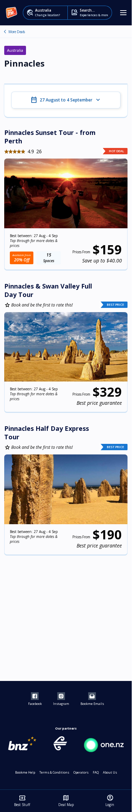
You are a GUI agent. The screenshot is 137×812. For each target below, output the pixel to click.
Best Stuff (22, 800)
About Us (110, 772)
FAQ (96, 772)
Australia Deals (4, 31)
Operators (81, 772)
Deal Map (66, 800)
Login (109, 800)
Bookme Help (25, 772)
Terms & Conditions (54, 772)
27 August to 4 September (66, 100)
